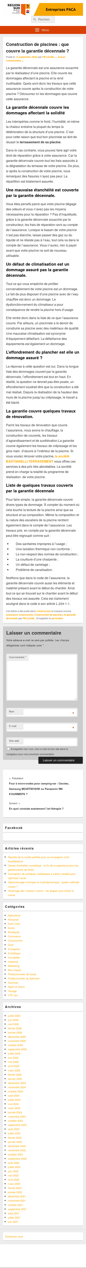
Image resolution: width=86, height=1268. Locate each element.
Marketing (13, 966)
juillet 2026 (14, 1016)
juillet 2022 (14, 1167)
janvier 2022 (15, 1192)
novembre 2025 (17, 1041)
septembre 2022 (17, 1158)
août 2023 (13, 1129)
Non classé (14, 970)
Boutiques (14, 932)
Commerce (14, 936)
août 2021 (13, 1213)
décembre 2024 (17, 1083)
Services (13, 982)
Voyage (12, 991)
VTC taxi (13, 995)
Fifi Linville (48, 57)
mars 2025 (14, 1070)
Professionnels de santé (22, 974)
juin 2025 (13, 1057)
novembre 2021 (17, 1200)
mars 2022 (14, 1184)
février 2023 (15, 1137)
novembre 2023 (17, 1116)
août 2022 (13, 1163)
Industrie (13, 961)
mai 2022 (13, 1175)
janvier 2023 (15, 1142)
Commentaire (17, 657)
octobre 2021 (15, 1205)
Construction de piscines (48, 614)
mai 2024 (13, 1104)
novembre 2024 (17, 1087)
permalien (57, 618)
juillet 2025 (14, 1053)
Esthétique (14, 953)
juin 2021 (13, 1221)
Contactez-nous (14, 1236)
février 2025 (15, 1074)
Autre (11, 928)
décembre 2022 (17, 1146)
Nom (11, 711)
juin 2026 (13, 1020)
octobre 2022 (15, 1154)
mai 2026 (13, 1024)
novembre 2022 (17, 1150)
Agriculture (14, 915)
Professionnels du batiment (24, 978)
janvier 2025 (15, 1079)
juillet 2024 (14, 1100)
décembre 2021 (17, 1196)
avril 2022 (13, 1179)
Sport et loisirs (16, 987)
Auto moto (14, 924)
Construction (43, 611)
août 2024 (13, 1095)
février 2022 (15, 1188)
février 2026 (15, 1028)
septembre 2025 (17, 1049)
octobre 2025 (15, 1045)
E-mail (12, 726)
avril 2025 (13, 1066)
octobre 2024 (15, 1091)
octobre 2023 (15, 1121)
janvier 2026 (15, 1032)
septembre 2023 (17, 1125)
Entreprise (14, 949)
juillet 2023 (14, 1133)
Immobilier (14, 957)
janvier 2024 (15, 1112)
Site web (14, 741)
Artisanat (13, 919)
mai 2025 (13, 1062)
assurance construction (19, 614)
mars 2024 (14, 1108)
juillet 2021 (14, 1217)
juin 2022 (13, 1171)
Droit (10, 945)
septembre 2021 (17, 1209)
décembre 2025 (17, 1037)
